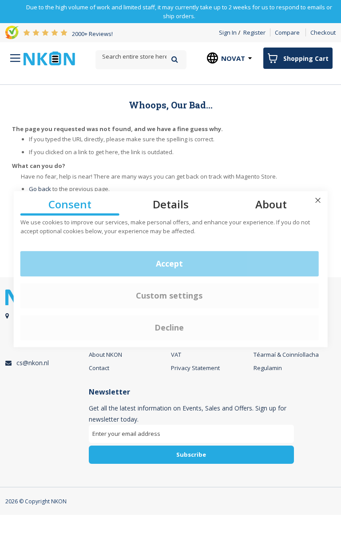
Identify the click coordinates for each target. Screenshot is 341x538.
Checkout (323, 32)
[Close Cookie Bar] (318, 200)
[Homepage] (49, 58)
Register (254, 32)
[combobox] (140, 56)
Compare (287, 32)
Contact (99, 368)
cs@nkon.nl (32, 363)
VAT (176, 355)
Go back (40, 189)
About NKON (105, 355)
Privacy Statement (195, 368)
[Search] (174, 59)
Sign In (228, 32)
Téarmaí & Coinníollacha (286, 355)
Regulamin (268, 368)
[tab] (191, 429)
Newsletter (109, 392)
